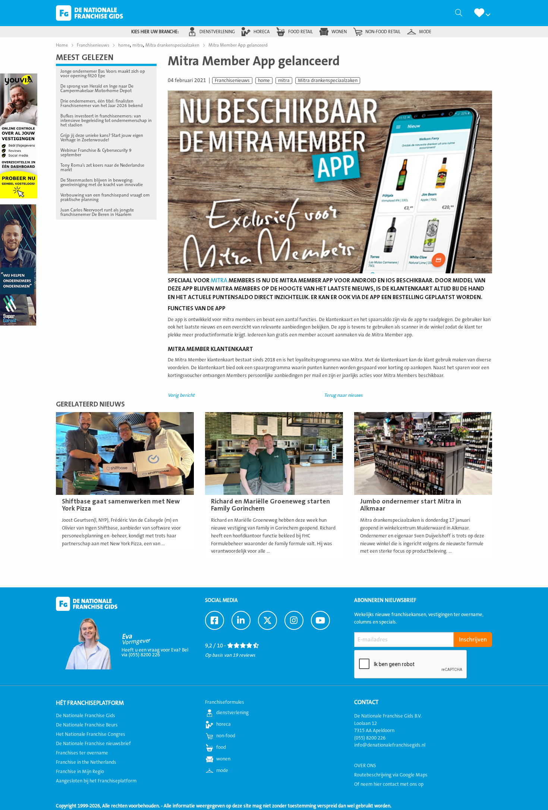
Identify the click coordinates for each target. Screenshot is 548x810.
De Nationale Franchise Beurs (87, 725)
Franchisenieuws (232, 80)
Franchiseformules (224, 702)
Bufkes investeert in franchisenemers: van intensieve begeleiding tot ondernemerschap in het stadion (106, 120)
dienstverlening (217, 31)
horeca (261, 31)
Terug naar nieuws (343, 395)
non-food (225, 735)
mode (425, 31)
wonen (339, 31)
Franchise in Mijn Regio (80, 771)
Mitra (219, 280)
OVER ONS (365, 765)
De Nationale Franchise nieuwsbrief (93, 743)
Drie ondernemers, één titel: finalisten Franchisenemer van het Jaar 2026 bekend (101, 103)
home (264, 80)
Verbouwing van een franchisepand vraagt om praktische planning (105, 197)
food (221, 747)
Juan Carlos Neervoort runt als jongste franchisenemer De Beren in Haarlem (97, 212)
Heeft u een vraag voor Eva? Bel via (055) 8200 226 (155, 652)
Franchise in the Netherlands (86, 762)
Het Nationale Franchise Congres (90, 734)
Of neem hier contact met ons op (388, 784)
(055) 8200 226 (369, 738)
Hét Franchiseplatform (90, 703)
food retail (300, 31)
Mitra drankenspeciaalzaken (328, 80)
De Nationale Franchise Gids (89, 13)
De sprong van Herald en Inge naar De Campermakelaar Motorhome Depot (96, 88)
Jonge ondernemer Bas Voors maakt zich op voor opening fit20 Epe (102, 73)
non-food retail (382, 31)
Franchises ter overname (82, 753)
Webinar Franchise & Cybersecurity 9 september (96, 152)
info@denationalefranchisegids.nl (389, 745)
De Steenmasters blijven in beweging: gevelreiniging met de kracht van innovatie (101, 182)
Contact (366, 702)
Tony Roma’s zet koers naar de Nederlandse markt (102, 167)
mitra (284, 80)
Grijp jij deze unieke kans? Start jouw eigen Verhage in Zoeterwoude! (101, 137)
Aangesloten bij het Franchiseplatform (96, 781)
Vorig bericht (181, 395)
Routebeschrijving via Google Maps (391, 775)
